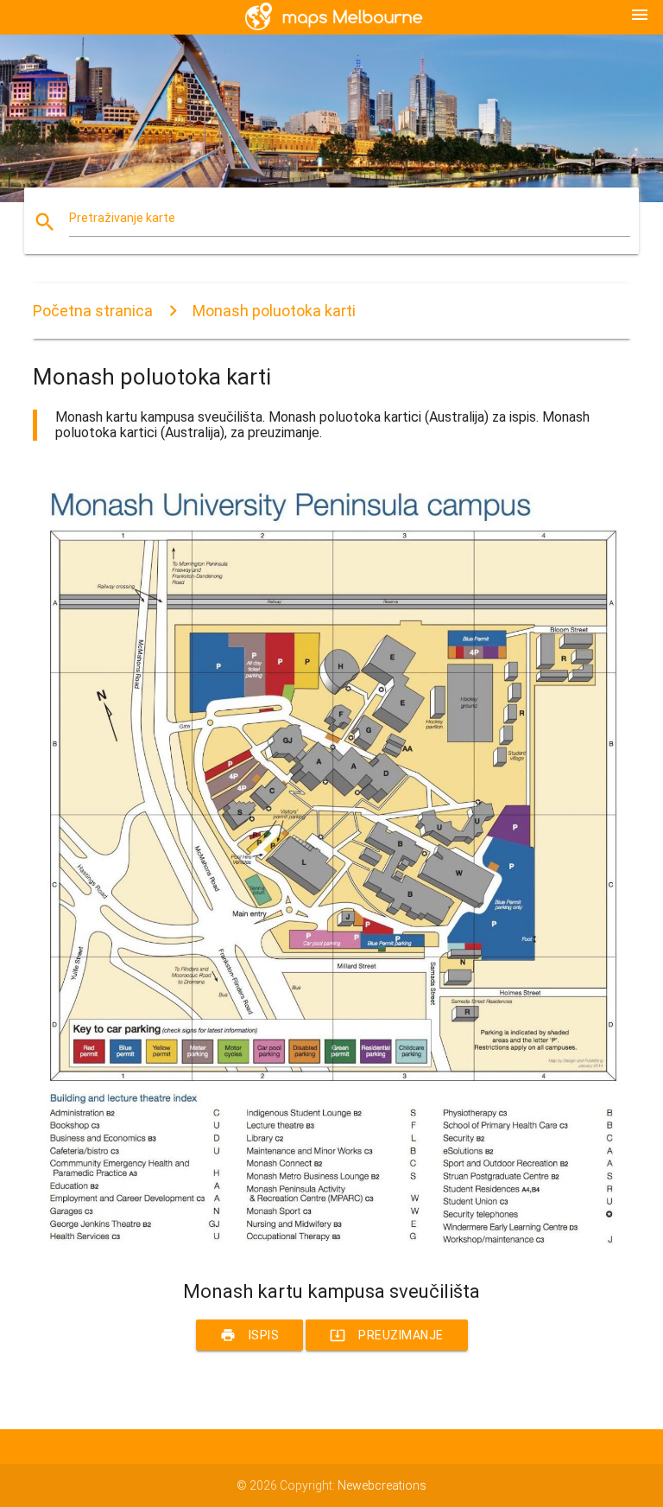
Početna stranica (93, 311)
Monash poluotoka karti (274, 311)
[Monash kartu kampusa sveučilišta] (331, 1250)
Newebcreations (382, 1485)
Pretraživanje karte (122, 218)
